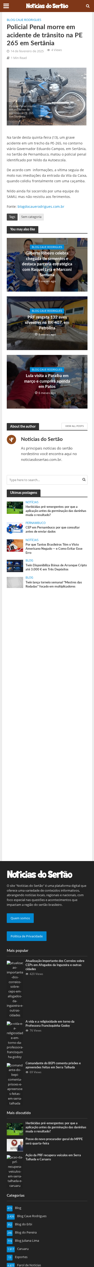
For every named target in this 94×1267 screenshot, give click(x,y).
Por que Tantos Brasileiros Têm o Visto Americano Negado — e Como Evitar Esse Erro (54, 548)
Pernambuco (36, 523)
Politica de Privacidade (27, 936)
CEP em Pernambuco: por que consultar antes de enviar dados (53, 529)
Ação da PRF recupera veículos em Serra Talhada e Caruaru (53, 1157)
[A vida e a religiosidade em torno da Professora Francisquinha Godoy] (15, 1040)
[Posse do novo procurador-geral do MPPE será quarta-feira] (15, 1145)
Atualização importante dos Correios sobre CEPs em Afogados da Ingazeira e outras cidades (55, 965)
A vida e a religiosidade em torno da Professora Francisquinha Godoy (50, 1023)
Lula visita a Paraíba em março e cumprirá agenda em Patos (47, 381)
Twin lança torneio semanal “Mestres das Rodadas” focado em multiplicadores (54, 584)
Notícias (32, 502)
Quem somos (20, 918)
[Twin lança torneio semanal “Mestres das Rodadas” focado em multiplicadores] (15, 582)
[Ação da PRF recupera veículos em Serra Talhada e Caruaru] (15, 1171)
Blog (29, 560)
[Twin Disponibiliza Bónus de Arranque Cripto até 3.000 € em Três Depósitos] (15, 565)
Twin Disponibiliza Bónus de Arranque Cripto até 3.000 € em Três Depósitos (56, 567)
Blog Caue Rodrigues (24, 20)
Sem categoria (31, 217)
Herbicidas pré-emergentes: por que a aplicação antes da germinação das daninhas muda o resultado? (56, 510)
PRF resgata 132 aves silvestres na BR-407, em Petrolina (47, 322)
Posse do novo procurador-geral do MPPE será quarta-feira (54, 1141)
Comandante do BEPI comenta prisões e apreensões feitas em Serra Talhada (53, 1065)
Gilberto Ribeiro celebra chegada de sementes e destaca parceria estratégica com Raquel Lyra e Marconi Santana (47, 264)
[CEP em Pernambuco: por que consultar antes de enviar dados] (15, 528)
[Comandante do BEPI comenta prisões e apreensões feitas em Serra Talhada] (15, 1084)
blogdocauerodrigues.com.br (41, 206)
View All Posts (74, 426)
